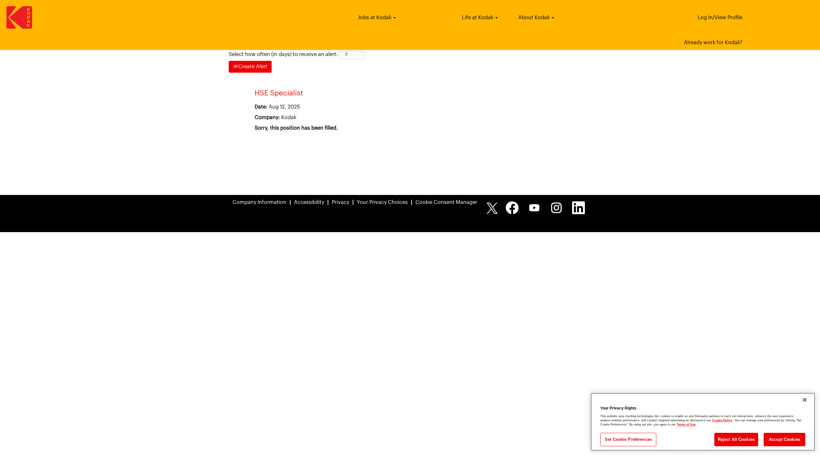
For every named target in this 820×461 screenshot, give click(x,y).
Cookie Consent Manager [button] (446, 202)
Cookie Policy (722, 420)
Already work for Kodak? (713, 42)
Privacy (340, 202)
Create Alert (252, 66)
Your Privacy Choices (382, 202)
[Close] (805, 400)
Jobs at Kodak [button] (375, 17)
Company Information (259, 202)
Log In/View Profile (720, 17)
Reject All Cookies (736, 439)
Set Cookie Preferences (628, 439)
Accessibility (309, 202)
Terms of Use (686, 424)
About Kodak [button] (534, 17)
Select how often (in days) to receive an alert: (283, 54)
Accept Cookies (784, 439)
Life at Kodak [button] (478, 17)
